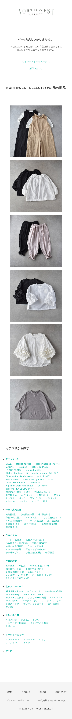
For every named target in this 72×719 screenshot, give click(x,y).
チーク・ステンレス (33, 601)
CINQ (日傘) (43, 495)
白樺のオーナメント (31, 620)
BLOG (42, 692)
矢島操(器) (11, 514)
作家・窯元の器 (13, 509)
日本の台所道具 (35, 546)
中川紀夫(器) (45, 514)
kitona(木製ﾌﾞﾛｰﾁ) (39, 566)
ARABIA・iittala (14, 591)
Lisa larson (56, 597)
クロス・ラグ (12, 604)
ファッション (12, 459)
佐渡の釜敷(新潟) (14, 546)
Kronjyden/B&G (53, 591)
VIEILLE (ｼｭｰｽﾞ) (43, 492)
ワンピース (35, 498)
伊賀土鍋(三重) (33, 552)
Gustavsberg (13, 594)
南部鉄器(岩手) (39, 543)
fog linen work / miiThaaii (20, 486)
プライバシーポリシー (17, 700)
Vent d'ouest (12, 479)
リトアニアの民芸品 (16, 623)
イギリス (43, 639)
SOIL (50, 479)
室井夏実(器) (53, 521)
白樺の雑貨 (11, 620)
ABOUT (26, 692)
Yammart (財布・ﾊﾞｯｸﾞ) (18, 492)
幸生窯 (22, 566)
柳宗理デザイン (13, 552)
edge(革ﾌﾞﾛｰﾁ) (13, 569)
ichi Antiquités (33, 470)
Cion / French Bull (16, 482)
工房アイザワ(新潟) (36, 549)
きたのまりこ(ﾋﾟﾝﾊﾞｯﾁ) (17, 578)
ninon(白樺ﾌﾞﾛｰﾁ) (15, 572)
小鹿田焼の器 (27, 514)
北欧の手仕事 (12, 615)
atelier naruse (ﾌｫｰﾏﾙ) (48, 464)
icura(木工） (32, 517)
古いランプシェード (33, 604)
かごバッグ (27, 495)
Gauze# (23, 467)
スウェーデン (12, 639)
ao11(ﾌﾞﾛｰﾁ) (34, 572)
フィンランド (12, 642)
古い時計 (10, 607)
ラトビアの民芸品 (39, 623)
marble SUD (36, 482)
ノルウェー (29, 639)
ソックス (23, 501)
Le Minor (43, 486)
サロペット (51, 498)
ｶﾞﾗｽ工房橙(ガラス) (16, 521)
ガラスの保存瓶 (13, 549)
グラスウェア (34, 591)
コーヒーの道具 (13, 540)
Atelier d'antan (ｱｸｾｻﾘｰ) (45, 473)
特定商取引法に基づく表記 (52, 700)
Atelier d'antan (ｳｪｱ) (17, 473)
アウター (58, 495)
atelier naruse (23, 464)
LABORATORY (13, 470)
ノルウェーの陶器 (37, 597)
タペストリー (54, 601)
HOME (9, 692)
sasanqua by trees (33, 479)
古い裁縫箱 (53, 604)
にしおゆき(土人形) (42, 575)
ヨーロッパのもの (15, 634)
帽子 (45, 501)
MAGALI (10, 467)
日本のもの (11, 535)
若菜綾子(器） (13, 524)
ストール (10, 501)
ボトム (22, 498)
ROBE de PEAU (40, 467)
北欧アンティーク (15, 586)
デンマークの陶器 (15, 597)
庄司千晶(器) (30, 524)
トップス (10, 498)
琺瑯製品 (49, 552)
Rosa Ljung (12, 601)
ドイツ (26, 642)
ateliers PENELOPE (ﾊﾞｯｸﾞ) (21, 489)
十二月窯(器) (36, 521)
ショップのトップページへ (36, 62)
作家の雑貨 (11, 561)
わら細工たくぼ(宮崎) (17, 543)
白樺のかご (11, 626)
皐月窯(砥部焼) (49, 524)
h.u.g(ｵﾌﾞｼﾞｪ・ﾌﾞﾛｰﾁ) (17, 575)
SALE (9, 464)
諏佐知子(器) (12, 527)
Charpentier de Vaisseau (19, 476)
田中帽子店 (11, 495)
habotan (10, 566)
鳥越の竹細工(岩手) (36, 540)
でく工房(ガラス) (52, 517)
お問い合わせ (36, 68)
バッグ (35, 501)
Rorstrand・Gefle (33, 594)
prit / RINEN (44, 476)
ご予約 (9, 651)
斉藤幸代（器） (13, 517)
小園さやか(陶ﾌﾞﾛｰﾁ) (36, 569)
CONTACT (61, 692)
